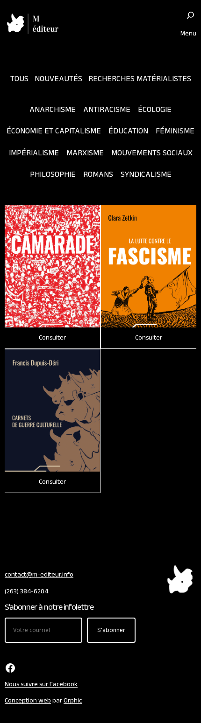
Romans (98, 174)
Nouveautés (58, 78)
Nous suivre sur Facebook (41, 684)
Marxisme (85, 153)
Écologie (155, 109)
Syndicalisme (146, 174)
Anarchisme (52, 109)
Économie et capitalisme (54, 131)
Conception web (28, 700)
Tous (19, 78)
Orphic (73, 700)
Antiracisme (106, 109)
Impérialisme (34, 153)
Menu (188, 33)
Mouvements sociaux (152, 153)
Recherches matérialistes (139, 78)
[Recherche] (190, 15)
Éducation (128, 131)
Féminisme (175, 131)
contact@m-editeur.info (39, 574)
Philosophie (53, 174)
